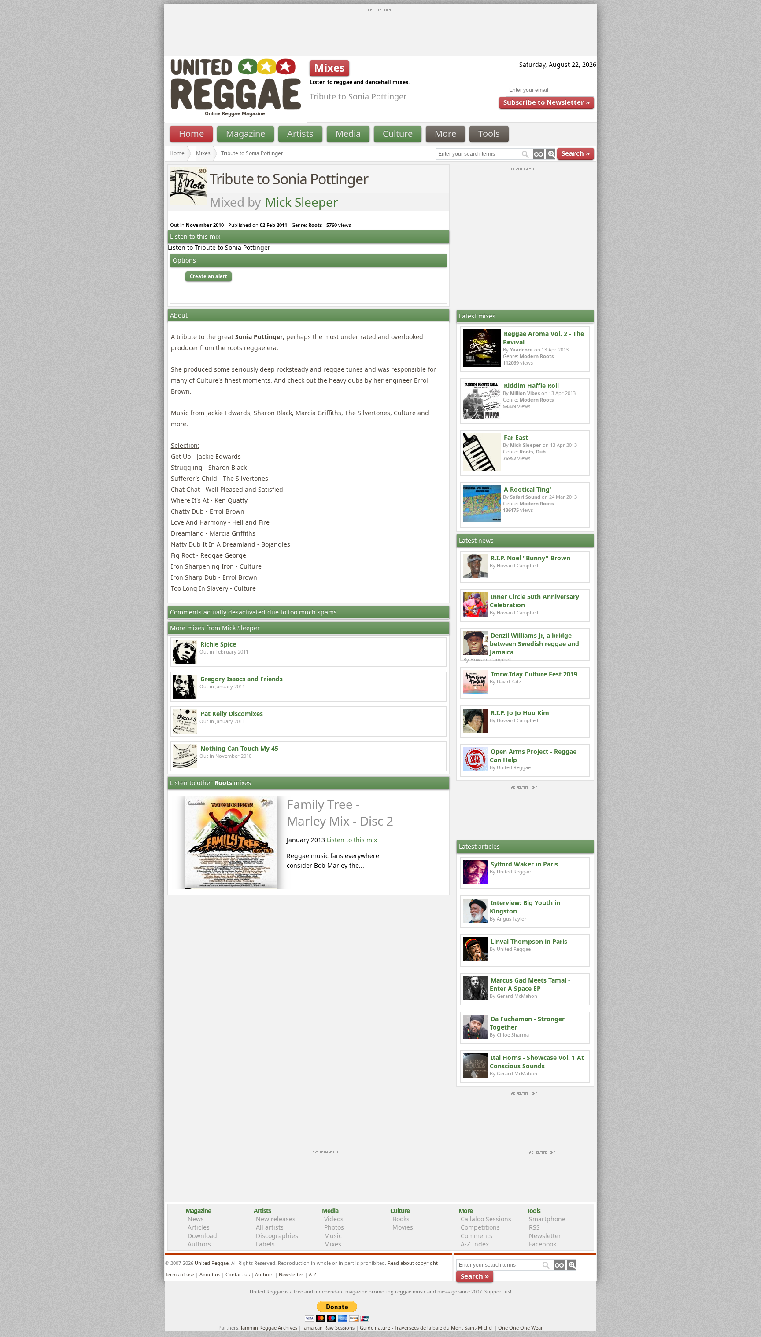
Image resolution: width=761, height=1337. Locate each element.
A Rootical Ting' (527, 489)
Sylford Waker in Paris (524, 864)
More (445, 133)
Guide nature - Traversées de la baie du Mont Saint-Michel (426, 1327)
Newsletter (545, 1235)
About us (209, 1274)
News (196, 1219)
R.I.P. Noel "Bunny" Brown (530, 558)
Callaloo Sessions (486, 1219)
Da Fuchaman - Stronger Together (527, 1023)
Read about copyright (413, 1263)
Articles (199, 1227)
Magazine (245, 133)
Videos (334, 1219)
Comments (476, 1235)
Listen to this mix (352, 840)
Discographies (277, 1235)
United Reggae (212, 1263)
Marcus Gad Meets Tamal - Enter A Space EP (530, 984)
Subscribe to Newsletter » (546, 102)
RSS (534, 1227)
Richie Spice (218, 644)
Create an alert (208, 276)
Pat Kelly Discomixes (231, 713)
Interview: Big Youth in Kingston (525, 907)
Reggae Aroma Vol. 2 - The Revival (543, 337)
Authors (199, 1244)
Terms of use (179, 1274)
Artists (300, 133)
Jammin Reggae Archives (269, 1327)
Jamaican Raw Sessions (329, 1327)
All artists (270, 1227)
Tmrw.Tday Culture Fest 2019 (534, 674)
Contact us (237, 1274)
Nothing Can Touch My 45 (239, 748)
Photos (334, 1227)
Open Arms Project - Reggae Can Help (533, 755)
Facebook (542, 1244)
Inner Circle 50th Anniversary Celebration (534, 600)
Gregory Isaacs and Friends (241, 679)
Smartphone (547, 1219)
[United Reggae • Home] (236, 107)
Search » (576, 153)
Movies (402, 1227)
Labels (265, 1244)
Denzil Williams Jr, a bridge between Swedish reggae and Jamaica (534, 643)
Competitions (480, 1227)
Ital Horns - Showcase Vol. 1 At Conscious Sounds (537, 1061)
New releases (276, 1219)
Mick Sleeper (301, 202)
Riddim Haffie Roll (531, 385)
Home (191, 133)
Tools (489, 133)
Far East (516, 437)
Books (401, 1219)
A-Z (312, 1274)
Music (333, 1235)
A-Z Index (475, 1244)
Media (348, 133)
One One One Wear (520, 1327)
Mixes (203, 153)
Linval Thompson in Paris (529, 941)
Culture (398, 133)
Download (202, 1235)
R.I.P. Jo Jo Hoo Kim (520, 713)
